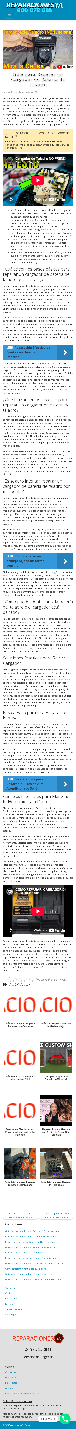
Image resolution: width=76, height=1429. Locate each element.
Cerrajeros (10, 1372)
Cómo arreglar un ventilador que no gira (25, 1268)
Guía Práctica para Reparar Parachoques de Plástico (31, 1247)
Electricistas (11, 1383)
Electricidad (11, 1298)
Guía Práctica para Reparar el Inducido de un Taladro (20, 1215)
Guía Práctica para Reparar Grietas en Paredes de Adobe (33, 1231)
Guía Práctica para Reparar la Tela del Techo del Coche (33, 1279)
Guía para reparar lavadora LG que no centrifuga (29, 1274)
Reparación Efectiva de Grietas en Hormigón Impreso (32, 1242)
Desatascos (10, 1388)
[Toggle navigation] (9, 16)
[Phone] (65, 1419)
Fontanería (10, 1304)
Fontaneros (11, 1377)
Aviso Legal (30, 1425)
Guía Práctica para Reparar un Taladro (24, 1252)
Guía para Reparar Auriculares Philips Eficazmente (30, 1236)
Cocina (8, 1293)
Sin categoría (11, 1314)
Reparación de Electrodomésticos (22, 1393)
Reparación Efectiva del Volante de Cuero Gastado (31, 1258)
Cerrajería (10, 1288)
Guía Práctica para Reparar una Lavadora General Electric (34, 1263)
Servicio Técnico (13, 1309)
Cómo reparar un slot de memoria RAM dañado (57, 1215)
